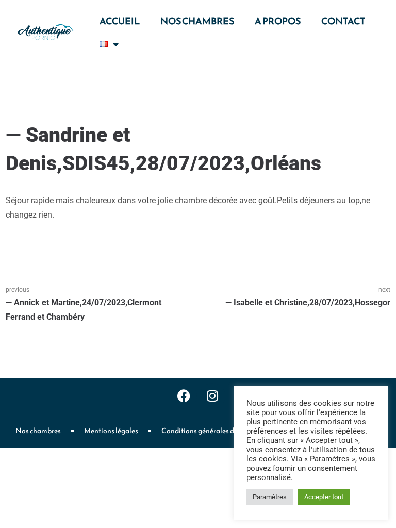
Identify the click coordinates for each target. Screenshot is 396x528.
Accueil (120, 21)
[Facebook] (184, 396)
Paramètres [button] (270, 497)
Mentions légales (111, 430)
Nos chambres (197, 21)
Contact (343, 21)
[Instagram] (212, 396)
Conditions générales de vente (208, 430)
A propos (278, 21)
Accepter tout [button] (323, 497)
